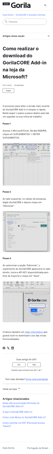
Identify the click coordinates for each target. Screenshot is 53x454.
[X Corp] (8, 348)
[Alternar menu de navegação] (45, 5)
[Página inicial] (16, 5)
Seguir (8, 90)
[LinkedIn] (12, 348)
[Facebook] (4, 348)
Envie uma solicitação (37, 379)
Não (34, 365)
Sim (18, 365)
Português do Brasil (38, 448)
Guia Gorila (8, 15)
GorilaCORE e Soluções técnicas (30, 15)
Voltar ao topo (10, 389)
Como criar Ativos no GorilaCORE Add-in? (24, 417)
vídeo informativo (34, 332)
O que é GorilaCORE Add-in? (17, 411)
